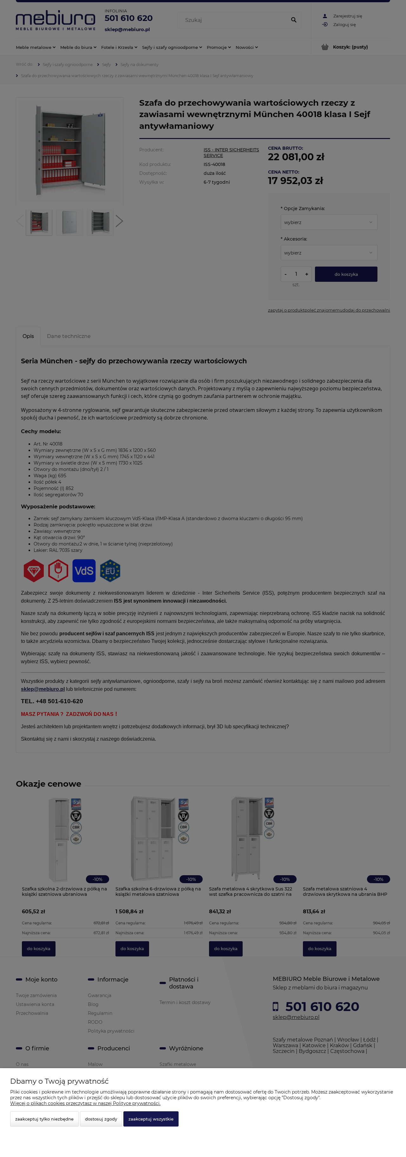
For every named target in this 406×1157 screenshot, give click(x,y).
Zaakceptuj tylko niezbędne (44, 1118)
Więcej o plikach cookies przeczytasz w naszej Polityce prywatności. (85, 1103)
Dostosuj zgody (101, 1118)
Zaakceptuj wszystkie (151, 1118)
